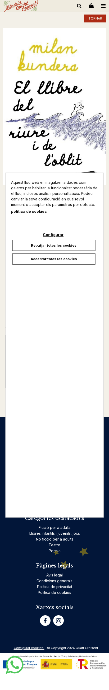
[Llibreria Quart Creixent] (21, 6)
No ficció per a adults (54, 539)
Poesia (55, 550)
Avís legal (54, 575)
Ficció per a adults (55, 527)
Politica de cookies (54, 592)
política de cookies (29, 211)
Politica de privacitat (54, 586)
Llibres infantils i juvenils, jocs (54, 533)
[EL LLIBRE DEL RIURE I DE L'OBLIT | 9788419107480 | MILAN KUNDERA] (54, 106)
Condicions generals (54, 581)
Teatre (54, 545)
